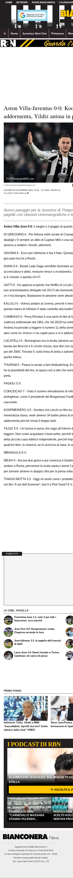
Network (22, 2)
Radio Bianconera (43, 2)
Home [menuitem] (14, 33)
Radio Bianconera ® (38, 847)
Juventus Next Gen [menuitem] (34, 33)
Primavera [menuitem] (57, 33)
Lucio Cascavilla (16, 193)
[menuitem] (4, 33)
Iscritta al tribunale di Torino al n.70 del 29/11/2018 (30, 850)
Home (9, 2)
